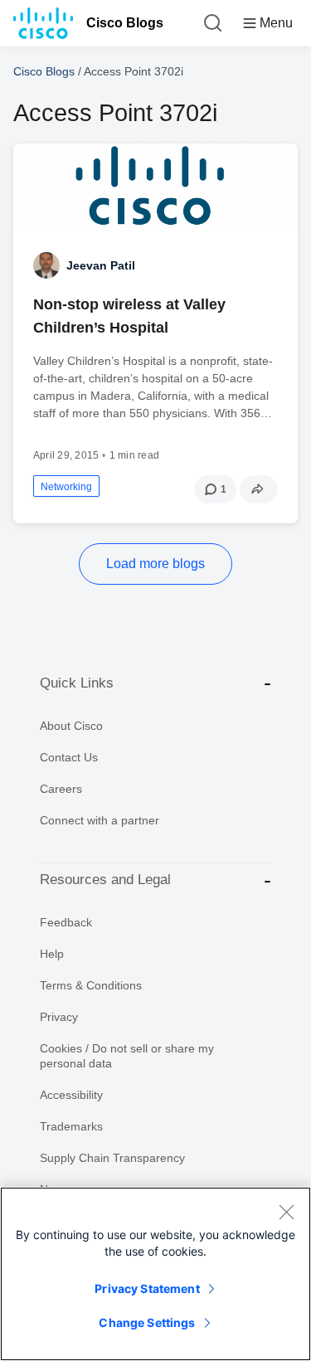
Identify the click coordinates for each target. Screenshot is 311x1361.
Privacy (59, 1016)
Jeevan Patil (100, 265)
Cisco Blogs (124, 23)
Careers (61, 788)
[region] (155, 1274)
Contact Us (69, 757)
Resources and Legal (105, 879)
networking (66, 487)
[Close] (286, 1211)
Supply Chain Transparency (112, 1157)
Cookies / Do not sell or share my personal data (127, 1056)
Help (52, 953)
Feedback (66, 922)
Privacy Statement (147, 1288)
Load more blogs (155, 564)
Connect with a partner (99, 820)
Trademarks (71, 1126)
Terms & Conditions (91, 985)
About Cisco (71, 725)
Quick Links (77, 683)
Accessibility (71, 1094)
